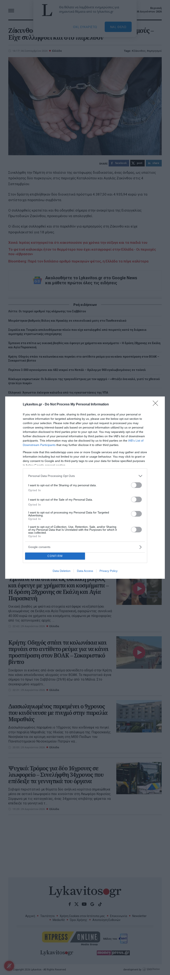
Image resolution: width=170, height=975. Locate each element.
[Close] (157, 405)
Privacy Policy (109, 570)
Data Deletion (61, 570)
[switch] (136, 485)
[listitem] (85, 476)
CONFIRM (55, 556)
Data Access (85, 570)
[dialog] (85, 487)
